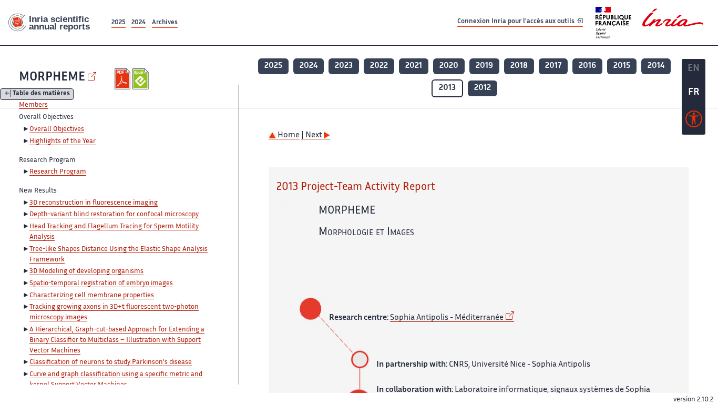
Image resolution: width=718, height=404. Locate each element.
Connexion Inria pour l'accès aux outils (516, 22)
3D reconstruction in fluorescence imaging (93, 203)
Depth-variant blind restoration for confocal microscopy (114, 214)
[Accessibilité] (693, 121)
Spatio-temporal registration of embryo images (101, 283)
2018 (519, 66)
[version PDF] (124, 78)
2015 (621, 66)
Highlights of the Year (62, 141)
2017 (553, 66)
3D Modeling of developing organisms (86, 271)
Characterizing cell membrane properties (91, 295)
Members (33, 105)
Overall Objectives (56, 129)
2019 (484, 66)
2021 (413, 66)
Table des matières (41, 94)
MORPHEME (52, 77)
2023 (344, 66)
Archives (165, 23)
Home (288, 135)
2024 (138, 23)
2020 (448, 66)
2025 (118, 23)
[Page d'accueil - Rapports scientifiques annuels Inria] (54, 23)
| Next (312, 135)
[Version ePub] (141, 78)
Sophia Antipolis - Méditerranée (447, 318)
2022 (379, 66)
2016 (587, 66)
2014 (656, 66)
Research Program (57, 172)
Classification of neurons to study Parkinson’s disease (110, 362)
